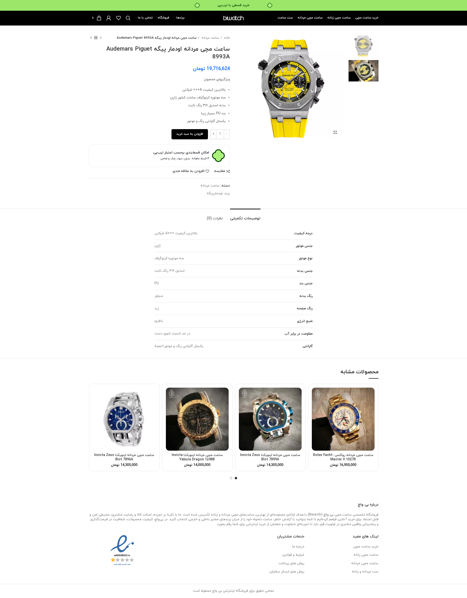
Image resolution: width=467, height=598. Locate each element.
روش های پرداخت (291, 563)
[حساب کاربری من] (109, 18)
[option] (363, 45)
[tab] (245, 216)
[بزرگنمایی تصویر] (335, 132)
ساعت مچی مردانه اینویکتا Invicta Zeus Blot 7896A (124, 457)
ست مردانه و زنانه (365, 571)
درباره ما (298, 546)
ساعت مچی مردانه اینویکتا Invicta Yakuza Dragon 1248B (197, 457)
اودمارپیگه (215, 193)
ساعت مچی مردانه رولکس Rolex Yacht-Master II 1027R (343, 457)
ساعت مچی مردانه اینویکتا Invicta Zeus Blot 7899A (270, 457)
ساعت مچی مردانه (364, 563)
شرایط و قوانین (293, 555)
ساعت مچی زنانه (365, 555)
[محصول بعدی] (91, 38)
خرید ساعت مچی (365, 546)
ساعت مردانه (209, 38)
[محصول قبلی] (100, 38)
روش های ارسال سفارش (286, 571)
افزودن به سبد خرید (189, 134)
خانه (226, 38)
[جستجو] (128, 18)
